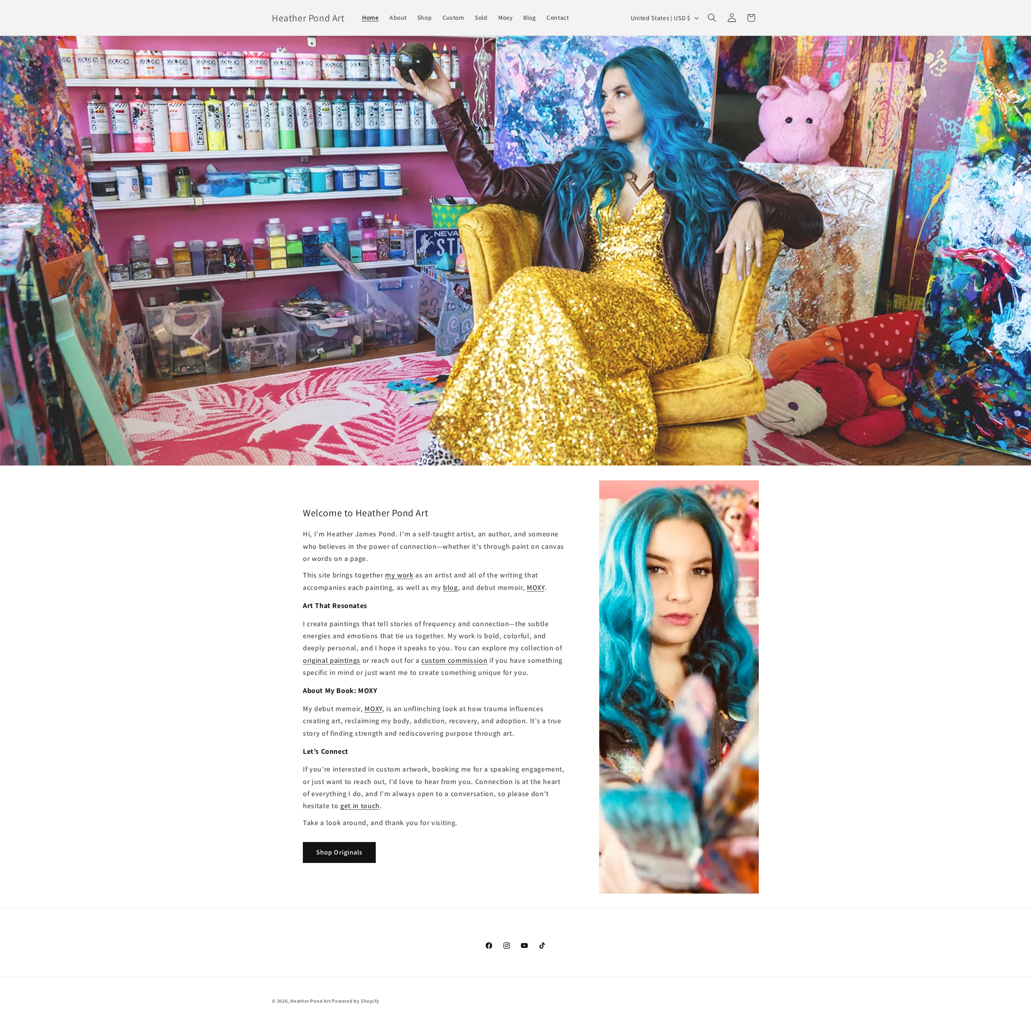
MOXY (535, 587)
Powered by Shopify (355, 1001)
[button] (712, 17)
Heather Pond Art (311, 1001)
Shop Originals (339, 852)
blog (450, 587)
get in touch (360, 805)
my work (399, 574)
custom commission (454, 660)
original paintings (331, 660)
